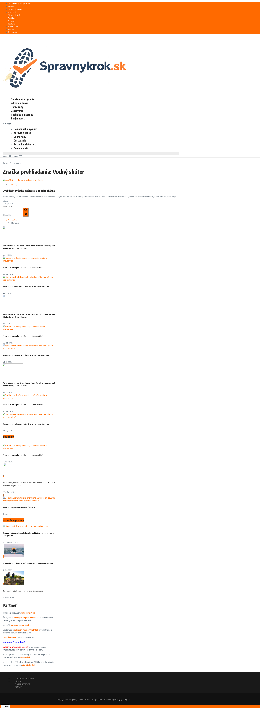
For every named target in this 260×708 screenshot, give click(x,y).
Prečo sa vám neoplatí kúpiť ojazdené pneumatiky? (23, 267)
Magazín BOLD (14, 15)
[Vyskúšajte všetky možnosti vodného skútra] (23, 180)
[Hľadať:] (16, 215)
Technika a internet (22, 114)
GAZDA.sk (12, 12)
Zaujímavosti (18, 118)
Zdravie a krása (19, 103)
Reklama (11, 6)
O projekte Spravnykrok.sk (19, 3)
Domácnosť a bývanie (22, 99)
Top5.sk (11, 24)
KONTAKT (18, 687)
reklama (18, 681)
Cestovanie (17, 110)
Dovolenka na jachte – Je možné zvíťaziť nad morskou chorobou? (28, 563)
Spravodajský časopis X (121, 700)
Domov (6, 163)
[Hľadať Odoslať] (26, 212)
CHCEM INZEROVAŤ (22, 684)
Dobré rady (17, 107)
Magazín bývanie (15, 9)
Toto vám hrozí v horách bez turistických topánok (23, 591)
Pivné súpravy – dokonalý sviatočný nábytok (20, 507)
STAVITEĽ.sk (13, 27)
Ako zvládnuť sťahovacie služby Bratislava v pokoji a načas (26, 287)
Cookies (5, 706)
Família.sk (12, 18)
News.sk (11, 21)
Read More (7, 207)
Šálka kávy (12, 32)
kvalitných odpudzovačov (25, 617)
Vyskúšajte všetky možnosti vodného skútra (29, 190)
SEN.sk (11, 30)
